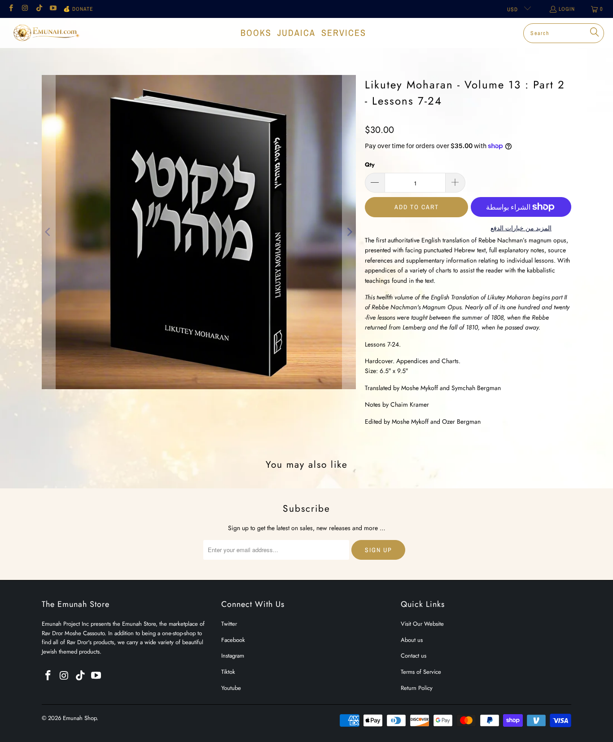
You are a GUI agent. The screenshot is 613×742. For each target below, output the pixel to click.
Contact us (413, 655)
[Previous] (48, 232)
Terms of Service (421, 671)
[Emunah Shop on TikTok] (39, 9)
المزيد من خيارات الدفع (521, 228)
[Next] (349, 232)
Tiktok (228, 671)
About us (412, 640)
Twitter (229, 623)
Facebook (233, 640)
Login (567, 9)
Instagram (232, 655)
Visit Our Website (422, 623)
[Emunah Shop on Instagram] (24, 9)
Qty (370, 164)
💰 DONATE (78, 9)
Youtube (231, 688)
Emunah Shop (79, 718)
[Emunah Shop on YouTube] (53, 9)
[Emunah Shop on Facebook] (10, 9)
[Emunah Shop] (46, 32)
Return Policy (417, 688)
